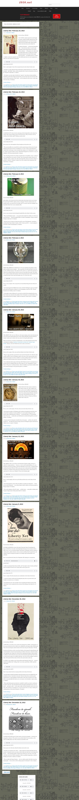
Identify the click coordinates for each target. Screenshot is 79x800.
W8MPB (26, 86)
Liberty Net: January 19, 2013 (13, 380)
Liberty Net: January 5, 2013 (13, 504)
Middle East (31, 85)
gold (4, 230)
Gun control (34, 84)
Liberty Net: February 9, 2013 (13, 174)
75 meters (13, 84)
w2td (24, 86)
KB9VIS (14, 85)
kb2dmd (11, 85)
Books (51, 8)
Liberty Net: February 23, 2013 (14, 31)
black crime (24, 428)
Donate (41, 8)
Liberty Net (7, 84)
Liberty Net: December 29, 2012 (14, 599)
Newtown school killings (19, 373)
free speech (27, 84)
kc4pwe (17, 85)
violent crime (19, 86)
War (28, 86)
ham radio (10, 230)
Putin (26, 430)
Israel (6, 372)
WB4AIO (46, 8)
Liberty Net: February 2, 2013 (13, 238)
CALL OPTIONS (57, 16)
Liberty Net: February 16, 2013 (14, 92)
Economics (24, 84)
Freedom (31, 84)
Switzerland (5, 499)
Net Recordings (34, 8)
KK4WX (23, 85)
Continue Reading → (7, 82)
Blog (34, 11)
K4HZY (6, 85)
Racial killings (10, 303)
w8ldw (12, 499)
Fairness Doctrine (28, 229)
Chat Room (28, 8)
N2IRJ (50, 11)
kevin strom (20, 85)
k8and (9, 85)
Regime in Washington (13, 86)
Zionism (7, 304)
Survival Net (34, 373)
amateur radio (17, 84)
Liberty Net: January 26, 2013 (13, 310)
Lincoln (34, 695)
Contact (56, 8)
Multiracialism (35, 85)
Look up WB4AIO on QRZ (41, 11)
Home (23, 8)
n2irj (4, 86)
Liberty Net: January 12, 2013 (13, 436)
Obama (8, 86)
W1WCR (29, 11)
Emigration (27, 694)
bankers (21, 84)
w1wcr (22, 86)
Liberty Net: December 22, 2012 (14, 702)
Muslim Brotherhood (8, 373)
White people (20, 374)
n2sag (6, 86)
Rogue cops (27, 231)
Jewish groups (9, 372)
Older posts (6, 772)
